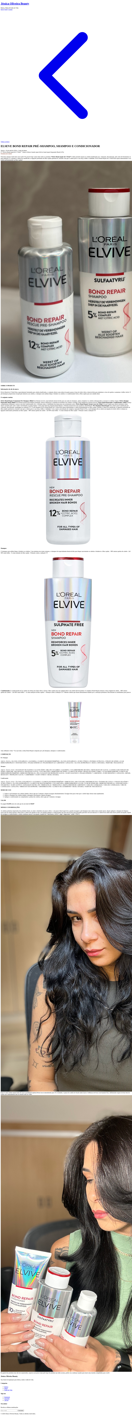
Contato (10, 9)
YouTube (7, 1398)
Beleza (6, 1387)
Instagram (7, 1397)
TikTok (6, 1400)
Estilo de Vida (8, 1390)
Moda (6, 1388)
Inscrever (20, 1410)
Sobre (6, 9)
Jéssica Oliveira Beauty (15, 3)
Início (2, 9)
